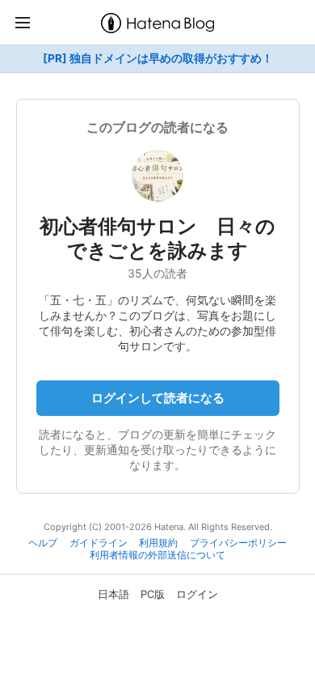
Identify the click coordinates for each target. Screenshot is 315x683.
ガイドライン (98, 543)
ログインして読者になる (158, 397)
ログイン (197, 594)
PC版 (153, 594)
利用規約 (158, 543)
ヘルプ (42, 543)
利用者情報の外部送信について (157, 555)
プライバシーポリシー (238, 543)
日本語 (113, 594)
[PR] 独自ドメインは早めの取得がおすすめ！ (158, 58)
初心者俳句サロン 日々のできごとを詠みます (157, 238)
